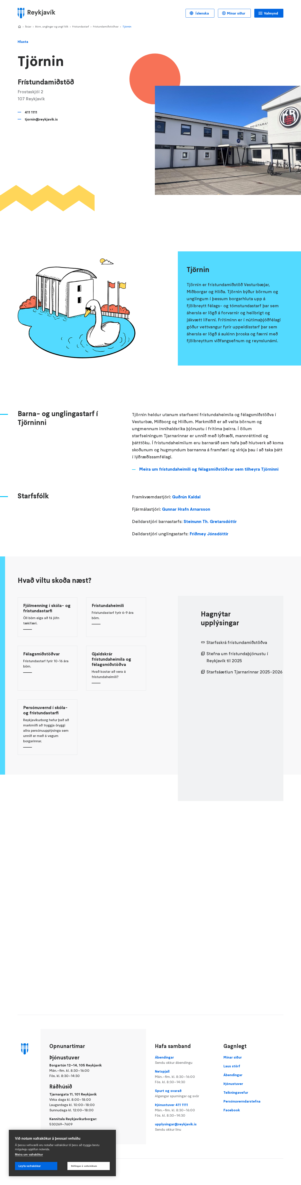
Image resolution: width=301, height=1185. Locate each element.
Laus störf (231, 1066)
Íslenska (202, 13)
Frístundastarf (80, 26)
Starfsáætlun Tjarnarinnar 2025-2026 (244, 672)
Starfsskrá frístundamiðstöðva (236, 642)
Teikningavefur (235, 1092)
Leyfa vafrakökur (30, 1166)
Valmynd (271, 13)
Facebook (231, 1110)
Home (19, 27)
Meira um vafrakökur (29, 1154)
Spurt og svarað (177, 1093)
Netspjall (175, 1076)
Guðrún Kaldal (186, 497)
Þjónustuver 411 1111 (175, 1110)
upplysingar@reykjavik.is (176, 1127)
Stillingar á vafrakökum (84, 1166)
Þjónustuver (233, 1083)
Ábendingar (173, 1060)
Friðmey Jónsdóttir (209, 534)
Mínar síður (236, 13)
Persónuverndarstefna (241, 1101)
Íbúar (28, 26)
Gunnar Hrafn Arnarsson (186, 509)
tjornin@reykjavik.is (41, 119)
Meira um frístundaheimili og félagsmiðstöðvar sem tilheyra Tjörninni (209, 469)
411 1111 (31, 112)
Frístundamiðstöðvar (106, 26)
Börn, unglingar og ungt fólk (51, 26)
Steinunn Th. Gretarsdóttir (210, 521)
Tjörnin (127, 26)
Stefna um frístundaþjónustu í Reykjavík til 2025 (237, 657)
